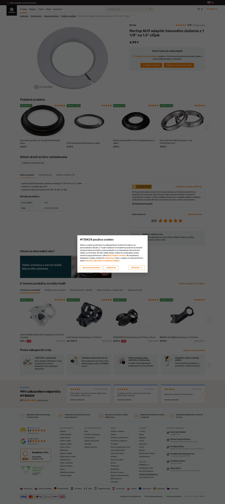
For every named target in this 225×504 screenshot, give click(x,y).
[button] (109, 258)
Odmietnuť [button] (111, 268)
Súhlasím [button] (137, 267)
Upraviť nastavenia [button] (91, 268)
